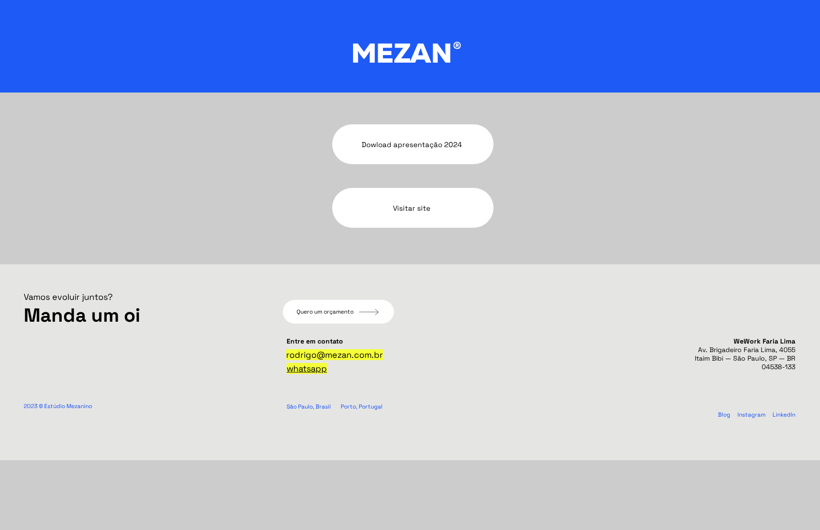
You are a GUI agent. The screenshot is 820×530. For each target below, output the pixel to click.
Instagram (751, 414)
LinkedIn (784, 414)
